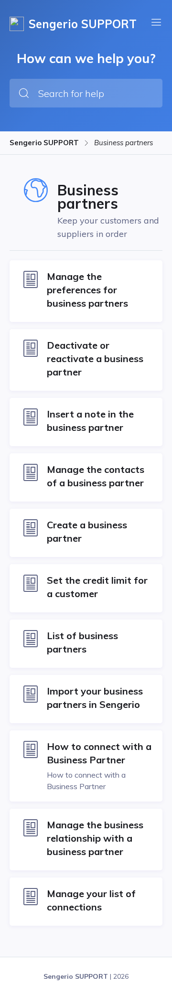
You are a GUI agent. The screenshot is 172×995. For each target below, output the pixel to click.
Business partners (123, 142)
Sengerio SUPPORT (44, 142)
